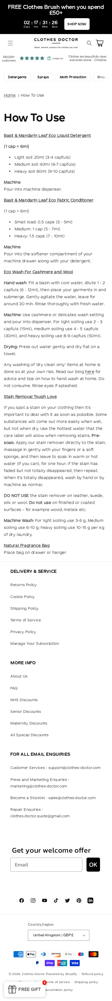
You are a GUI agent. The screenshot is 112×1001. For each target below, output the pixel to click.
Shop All (104, 77)
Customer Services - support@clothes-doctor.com (55, 767)
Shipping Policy (24, 608)
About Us (19, 676)
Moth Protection (73, 77)
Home (10, 95)
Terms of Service (25, 620)
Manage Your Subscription (34, 643)
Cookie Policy (22, 596)
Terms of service (57, 982)
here (89, 371)
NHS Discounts (24, 700)
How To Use (32, 95)
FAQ (14, 688)
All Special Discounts (29, 735)
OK (93, 864)
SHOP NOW (76, 24)
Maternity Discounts (28, 723)
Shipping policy (86, 982)
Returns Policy (23, 584)
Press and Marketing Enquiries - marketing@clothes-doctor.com (40, 782)
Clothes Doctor (33, 974)
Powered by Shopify (61, 974)
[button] (10, 43)
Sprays (43, 77)
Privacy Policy (23, 631)
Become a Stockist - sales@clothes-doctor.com (53, 798)
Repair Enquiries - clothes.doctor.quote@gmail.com (40, 812)
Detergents (17, 77)
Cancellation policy (58, 990)
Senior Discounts (25, 711)
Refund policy (92, 974)
